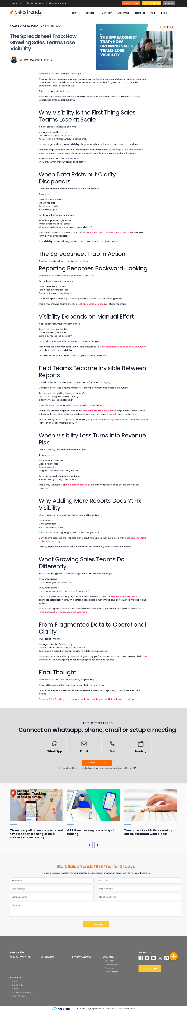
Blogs (14, 981)
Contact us (16, 3)
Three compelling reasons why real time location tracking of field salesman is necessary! (36, 833)
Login (170, 3)
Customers (123, 12)
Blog (152, 12)
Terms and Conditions (22, 992)
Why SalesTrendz (20, 957)
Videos (15, 988)
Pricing (163, 12)
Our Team (107, 12)
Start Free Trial (131, 3)
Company (108, 957)
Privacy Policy (18, 995)
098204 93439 (36, 3)
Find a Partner (111, 971)
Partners (109, 968)
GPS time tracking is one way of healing (90, 832)
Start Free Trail (97, 762)
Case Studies (18, 985)
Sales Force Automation (27, 25)
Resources (140, 12)
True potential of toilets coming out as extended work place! (148, 832)
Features (75, 12)
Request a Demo (152, 3)
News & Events (112, 964)
